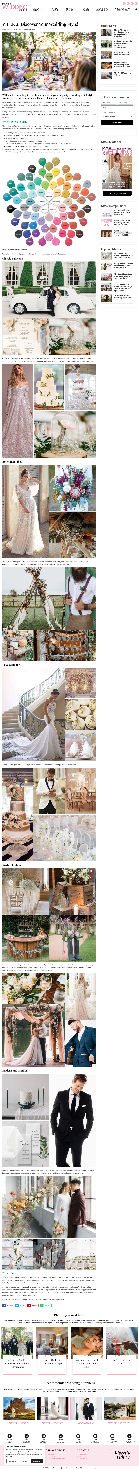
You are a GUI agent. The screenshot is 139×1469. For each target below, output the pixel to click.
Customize (12, 1461)
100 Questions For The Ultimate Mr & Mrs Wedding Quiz (123, 266)
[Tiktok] (136, 3)
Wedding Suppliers (120, 1423)
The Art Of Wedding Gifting (122, 74)
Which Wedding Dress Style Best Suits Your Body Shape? (123, 255)
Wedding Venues (19, 1423)
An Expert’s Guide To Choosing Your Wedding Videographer (123, 44)
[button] (136, 9)
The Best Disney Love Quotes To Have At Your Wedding (123, 276)
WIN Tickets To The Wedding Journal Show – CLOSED (122, 222)
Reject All (25, 1461)
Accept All (36, 1461)
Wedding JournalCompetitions (122, 9)
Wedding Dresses (52, 1423)
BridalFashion (86, 9)
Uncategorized (30, 30)
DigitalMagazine (54, 9)
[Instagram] (132, 3)
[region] (24, 1454)
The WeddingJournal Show (102, 9)
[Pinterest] (128, 3)
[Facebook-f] (124, 3)
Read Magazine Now (117, 193)
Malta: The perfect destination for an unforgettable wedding (122, 33)
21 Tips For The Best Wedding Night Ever (123, 296)
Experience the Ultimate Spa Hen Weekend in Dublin (122, 64)
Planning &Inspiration (69, 9)
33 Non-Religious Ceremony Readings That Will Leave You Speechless (123, 287)
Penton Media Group (88, 1468)
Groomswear (86, 1423)
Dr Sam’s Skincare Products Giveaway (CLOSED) (122, 212)
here (33, 1295)
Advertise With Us (122, 1455)
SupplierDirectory (37, 9)
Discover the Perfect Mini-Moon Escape (123, 53)
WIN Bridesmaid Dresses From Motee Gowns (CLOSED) (123, 233)
